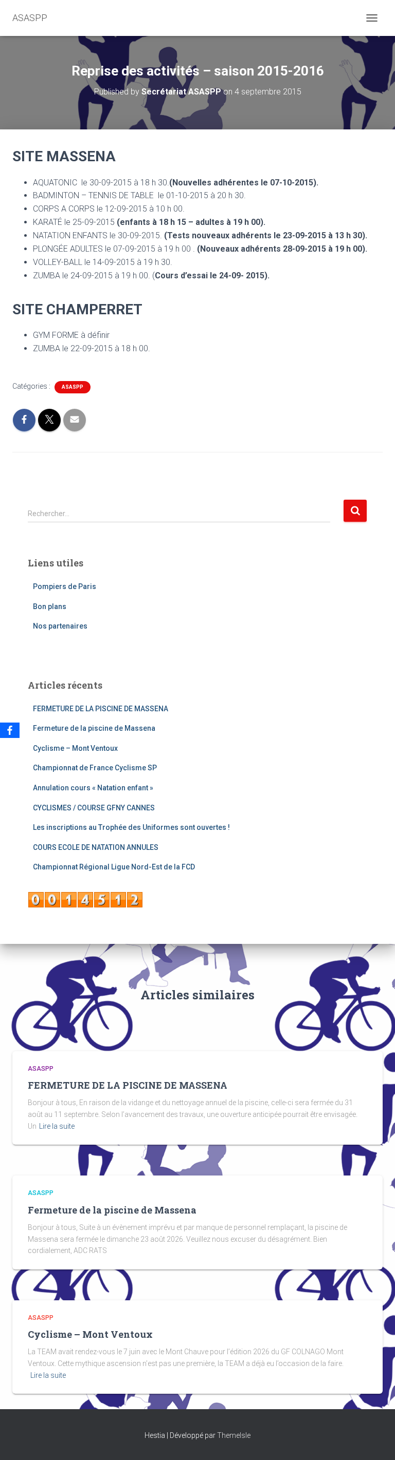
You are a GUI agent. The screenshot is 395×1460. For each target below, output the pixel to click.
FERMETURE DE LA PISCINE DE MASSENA (100, 709)
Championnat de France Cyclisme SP (95, 768)
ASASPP (72, 387)
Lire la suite (57, 1126)
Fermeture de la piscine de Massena (94, 728)
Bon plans (49, 606)
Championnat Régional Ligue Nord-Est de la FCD (114, 867)
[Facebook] (10, 730)
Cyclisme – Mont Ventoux (75, 748)
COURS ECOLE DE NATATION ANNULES (95, 847)
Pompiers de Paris (64, 586)
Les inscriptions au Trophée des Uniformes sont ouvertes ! (131, 827)
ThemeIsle (233, 1435)
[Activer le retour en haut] (375, 1439)
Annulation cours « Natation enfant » (93, 788)
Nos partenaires (60, 626)
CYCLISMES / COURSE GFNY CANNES (94, 808)
